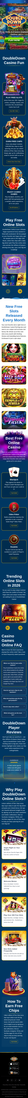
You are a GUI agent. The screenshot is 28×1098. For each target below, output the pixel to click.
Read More (14, 1087)
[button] (20, 291)
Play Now (14, 350)
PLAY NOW (14, 493)
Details (14, 355)
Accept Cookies (14, 1092)
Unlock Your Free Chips (14, 161)
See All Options (14, 207)
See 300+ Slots (14, 111)
